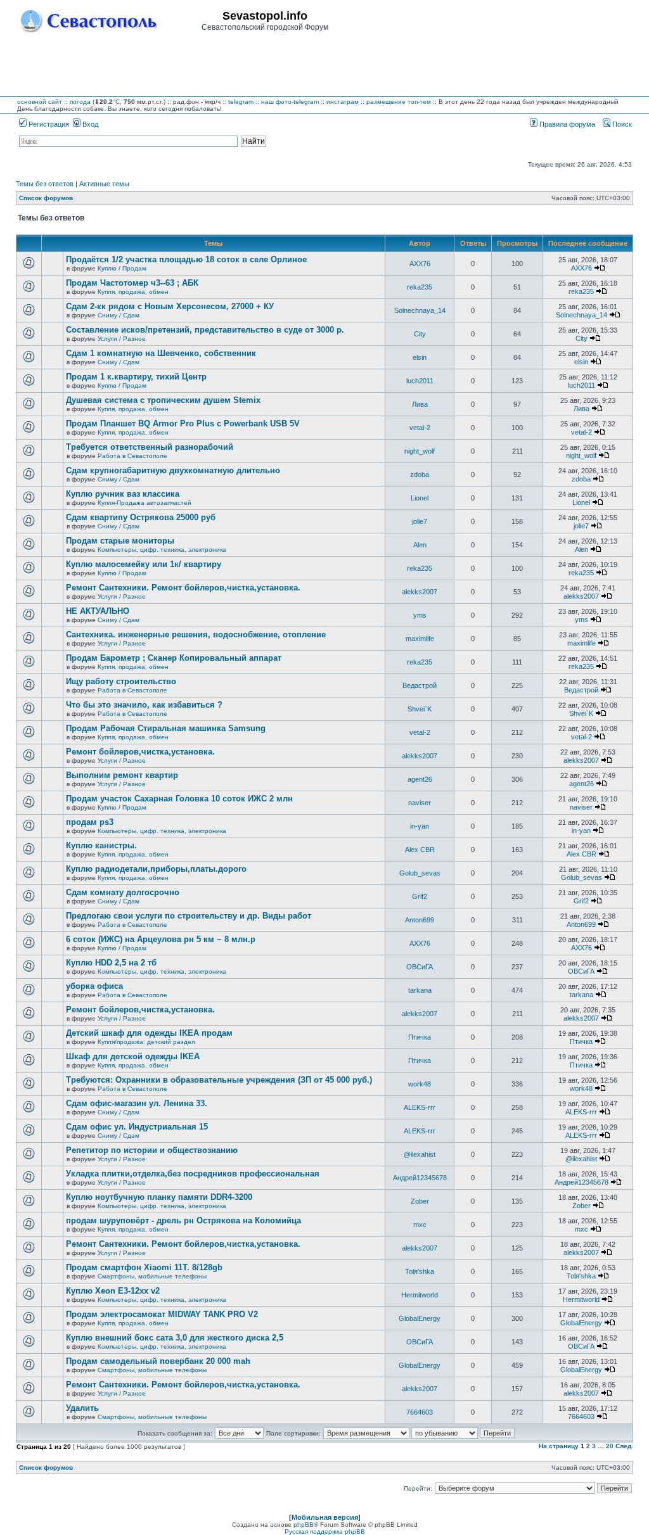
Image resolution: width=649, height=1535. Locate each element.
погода (80, 101)
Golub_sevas (419, 873)
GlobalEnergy (419, 1318)
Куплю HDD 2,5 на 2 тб (111, 962)
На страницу (559, 1446)
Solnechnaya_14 (420, 310)
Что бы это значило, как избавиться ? (144, 705)
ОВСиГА (419, 967)
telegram (241, 101)
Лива (420, 404)
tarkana (420, 990)
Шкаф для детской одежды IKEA (133, 1056)
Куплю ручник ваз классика (122, 494)
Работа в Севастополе (132, 455)
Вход (89, 124)
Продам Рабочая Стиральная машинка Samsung (166, 728)
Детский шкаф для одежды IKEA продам (149, 1033)
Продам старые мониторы (120, 540)
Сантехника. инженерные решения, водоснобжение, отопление (196, 634)
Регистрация (48, 124)
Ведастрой (419, 685)
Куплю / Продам (122, 268)
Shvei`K (420, 709)
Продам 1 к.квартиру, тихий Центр (136, 376)
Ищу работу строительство (121, 681)
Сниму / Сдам (118, 315)
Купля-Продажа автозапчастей (144, 502)
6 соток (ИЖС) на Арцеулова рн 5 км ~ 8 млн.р (160, 939)
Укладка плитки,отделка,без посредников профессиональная (192, 1173)
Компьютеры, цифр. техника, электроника (162, 549)
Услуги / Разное (122, 338)
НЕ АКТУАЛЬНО (97, 611)
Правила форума (566, 124)
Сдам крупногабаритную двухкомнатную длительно (173, 470)
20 (610, 1446)
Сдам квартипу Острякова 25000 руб (140, 517)
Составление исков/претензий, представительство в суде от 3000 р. (205, 329)
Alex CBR (420, 849)
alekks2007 (419, 592)
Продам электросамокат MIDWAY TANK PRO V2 (162, 1314)
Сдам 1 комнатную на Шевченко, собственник (161, 353)
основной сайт (39, 101)
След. (624, 1446)
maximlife (420, 638)
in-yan (419, 826)
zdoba (419, 474)
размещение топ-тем (398, 101)
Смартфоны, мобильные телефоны (152, 1276)
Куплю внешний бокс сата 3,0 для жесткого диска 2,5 (174, 1337)
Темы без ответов (45, 184)
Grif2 (419, 896)
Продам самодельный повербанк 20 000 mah (158, 1361)
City (420, 334)
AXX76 (419, 263)
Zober (420, 1201)
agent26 (420, 779)
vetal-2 (419, 427)
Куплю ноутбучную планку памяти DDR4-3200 (159, 1197)
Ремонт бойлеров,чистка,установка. (140, 751)
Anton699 (419, 920)
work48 (419, 1084)
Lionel (419, 498)
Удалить (82, 1408)
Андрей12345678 (420, 1178)
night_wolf (419, 451)
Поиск (621, 124)
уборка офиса (94, 986)
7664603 (419, 1412)
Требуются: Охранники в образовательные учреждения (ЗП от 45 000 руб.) (219, 1080)
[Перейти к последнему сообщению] (599, 268)
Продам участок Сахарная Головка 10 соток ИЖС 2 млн (179, 798)
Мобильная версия (325, 1517)
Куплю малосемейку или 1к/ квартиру (143, 564)
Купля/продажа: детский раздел (146, 1041)
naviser (419, 802)
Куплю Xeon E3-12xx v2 (113, 1291)
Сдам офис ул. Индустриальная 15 (137, 1126)
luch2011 (420, 381)
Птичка (419, 1037)
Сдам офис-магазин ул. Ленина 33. (136, 1103)
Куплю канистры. (101, 845)
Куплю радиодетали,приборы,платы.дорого (156, 869)
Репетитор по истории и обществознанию (152, 1150)
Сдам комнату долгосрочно (122, 892)
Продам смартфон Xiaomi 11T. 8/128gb (144, 1267)
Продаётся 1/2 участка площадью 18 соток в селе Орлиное (186, 259)
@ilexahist (419, 1154)
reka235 (419, 287)
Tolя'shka (419, 1271)
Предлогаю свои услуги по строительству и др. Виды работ (188, 915)
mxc (420, 1224)
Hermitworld (419, 1295)
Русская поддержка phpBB (325, 1531)
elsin (420, 357)
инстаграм (342, 101)
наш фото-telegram (290, 101)
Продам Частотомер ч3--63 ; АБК (132, 283)
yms (420, 615)
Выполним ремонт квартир (122, 775)
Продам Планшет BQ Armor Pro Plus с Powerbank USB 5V (183, 423)
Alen (420, 545)
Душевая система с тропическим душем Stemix (163, 400)
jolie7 (419, 521)
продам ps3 (89, 822)
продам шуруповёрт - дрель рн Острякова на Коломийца (183, 1220)
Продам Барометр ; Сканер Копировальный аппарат (173, 658)
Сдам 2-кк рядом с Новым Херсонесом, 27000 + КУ (170, 306)
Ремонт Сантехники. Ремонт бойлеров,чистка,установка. (183, 587)
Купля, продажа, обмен (133, 291)
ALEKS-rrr (419, 1107)
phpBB (303, 1524)
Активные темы (104, 184)
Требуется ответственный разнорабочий (149, 447)
